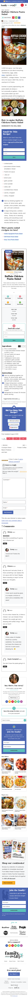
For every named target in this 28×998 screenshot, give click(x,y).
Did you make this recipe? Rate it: (10, 472)
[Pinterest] (12, 701)
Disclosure (13, 982)
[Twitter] (21, 701)
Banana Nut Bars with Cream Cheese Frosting (20, 828)
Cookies (24, 982)
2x (21, 346)
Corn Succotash (18, 789)
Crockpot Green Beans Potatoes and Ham (6, 449)
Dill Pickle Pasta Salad (11, 236)
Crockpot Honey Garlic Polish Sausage (20, 772)
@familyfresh (14, 427)
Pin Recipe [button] (20, 298)
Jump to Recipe (7, 17)
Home (5, 961)
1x (19, 346)
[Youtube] (15, 701)
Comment (6, 480)
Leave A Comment (14, 424)
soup (3, 75)
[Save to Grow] (19, 18)
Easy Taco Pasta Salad (11, 239)
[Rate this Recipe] (16, 17)
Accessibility (19, 982)
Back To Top (13, 985)
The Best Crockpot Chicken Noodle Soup (20, 811)
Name (5, 502)
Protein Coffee (21, 446)
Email (5, 508)
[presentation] (8, 764)
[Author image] (2, 21)
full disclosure (14, 995)
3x (24, 346)
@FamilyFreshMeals (14, 420)
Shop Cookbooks (8, 882)
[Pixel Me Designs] (17, 988)
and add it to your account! (14, 712)
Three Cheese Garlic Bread (7, 789)
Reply (5, 543)
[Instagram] (9, 701)
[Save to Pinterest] (9, 438)
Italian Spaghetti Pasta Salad (13, 233)
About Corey (12, 961)
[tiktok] (18, 701)
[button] (13, 17)
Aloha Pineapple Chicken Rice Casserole (7, 811)
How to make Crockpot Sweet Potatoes (6, 772)
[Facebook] (6, 701)
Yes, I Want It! (13, 974)
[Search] (25, 720)
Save (14, 157)
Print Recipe (8, 298)
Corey (6, 21)
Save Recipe (20, 304)
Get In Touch (21, 961)
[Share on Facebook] (16, 438)
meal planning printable (15, 1)
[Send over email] (23, 438)
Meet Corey (13, 697)
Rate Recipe (8, 304)
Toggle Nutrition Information (11, 398)
